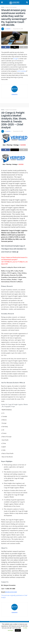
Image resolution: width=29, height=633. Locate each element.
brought (15, 58)
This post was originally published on (12, 595)
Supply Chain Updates (11, 7)
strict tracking (21, 71)
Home (2, 7)
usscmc (8, 29)
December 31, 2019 (18, 29)
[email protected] (11, 592)
